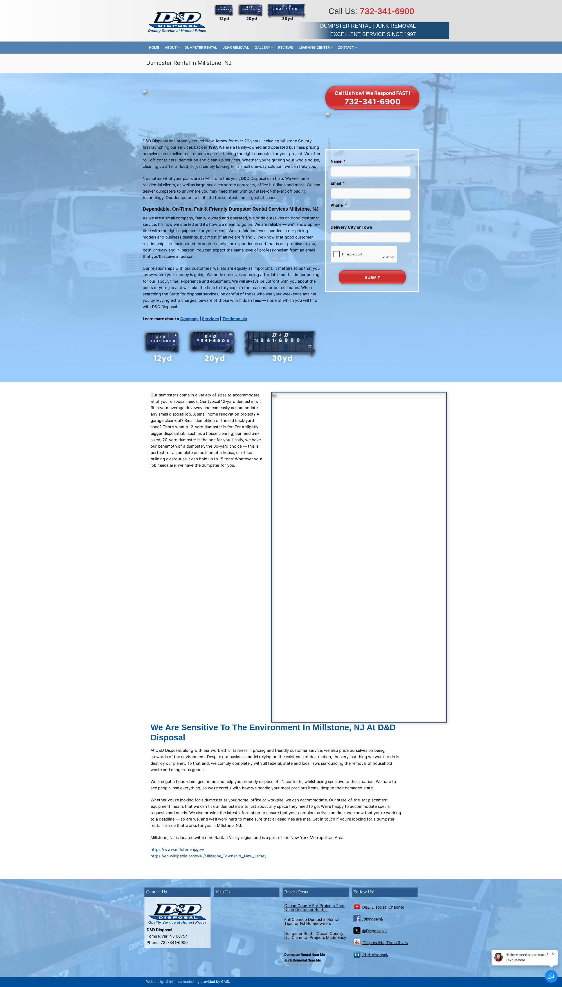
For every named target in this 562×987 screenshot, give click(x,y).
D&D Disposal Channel (383, 907)
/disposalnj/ (372, 919)
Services (210, 318)
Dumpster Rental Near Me (304, 955)
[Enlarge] (313, 335)
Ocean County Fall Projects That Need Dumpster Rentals (314, 908)
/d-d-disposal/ (375, 955)
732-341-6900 (387, 11)
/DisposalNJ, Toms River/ (385, 942)
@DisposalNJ (374, 931)
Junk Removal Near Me (302, 960)
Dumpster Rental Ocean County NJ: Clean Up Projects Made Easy (315, 936)
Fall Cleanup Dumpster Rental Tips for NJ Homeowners (311, 922)
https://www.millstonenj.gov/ (177, 849)
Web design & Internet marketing (173, 982)
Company (189, 318)
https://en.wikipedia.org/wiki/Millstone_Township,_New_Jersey (209, 856)
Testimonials (234, 318)
